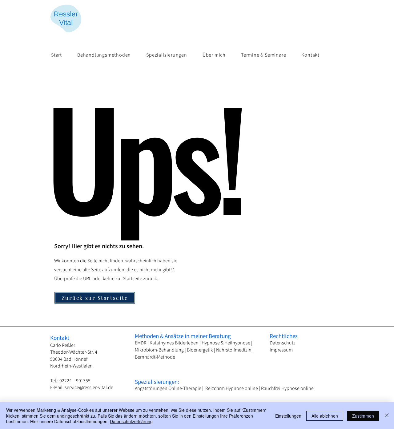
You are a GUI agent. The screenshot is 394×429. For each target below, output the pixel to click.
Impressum (281, 350)
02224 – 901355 (74, 380)
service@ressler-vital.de (89, 387)
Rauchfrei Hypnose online (287, 388)
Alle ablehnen (325, 416)
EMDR (141, 343)
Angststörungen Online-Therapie (168, 388)
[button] (104, 55)
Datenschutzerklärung (131, 421)
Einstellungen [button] (288, 416)
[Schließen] (386, 415)
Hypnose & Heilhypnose (226, 343)
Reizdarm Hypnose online (231, 388)
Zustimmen (363, 416)
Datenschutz (283, 343)
